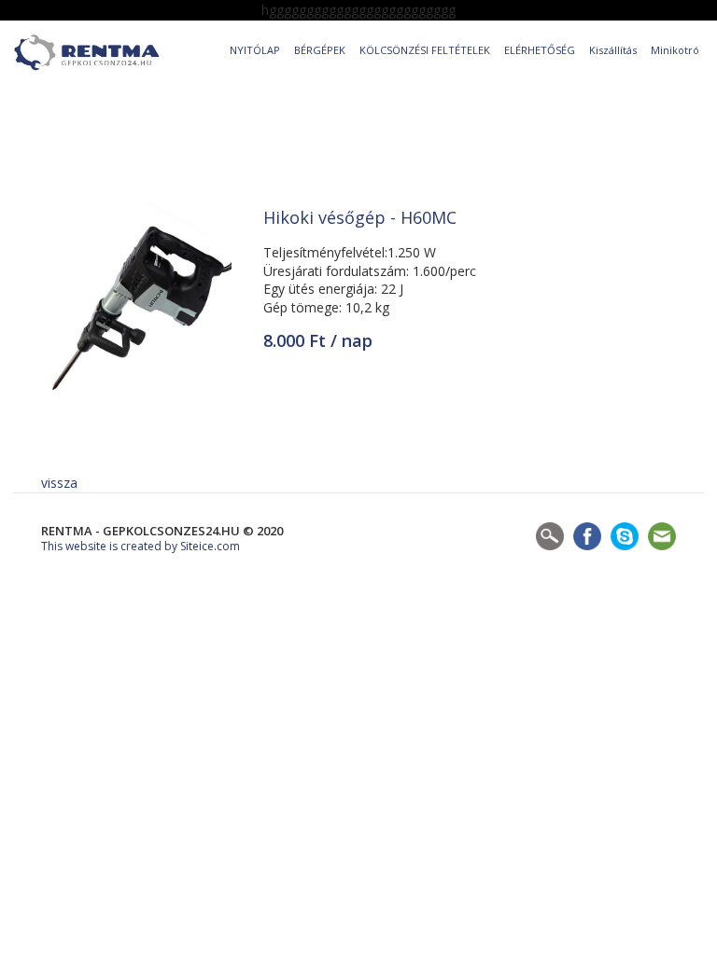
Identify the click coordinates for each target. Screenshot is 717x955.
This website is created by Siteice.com (140, 546)
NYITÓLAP (255, 50)
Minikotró (675, 50)
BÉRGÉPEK (319, 50)
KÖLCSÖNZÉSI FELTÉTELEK (424, 50)
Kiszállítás (613, 50)
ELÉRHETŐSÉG (539, 50)
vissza (59, 482)
